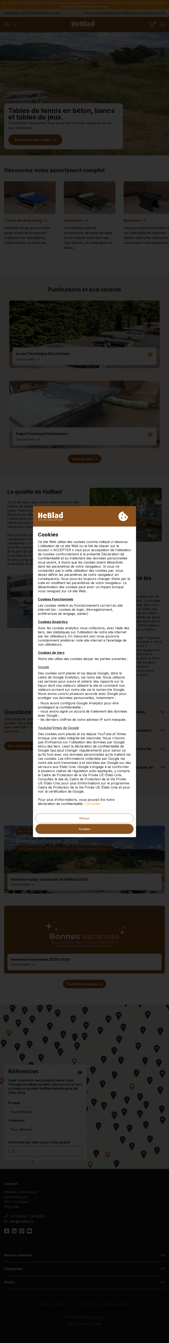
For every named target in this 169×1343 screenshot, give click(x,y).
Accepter (84, 829)
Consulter (93, 804)
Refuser (84, 818)
